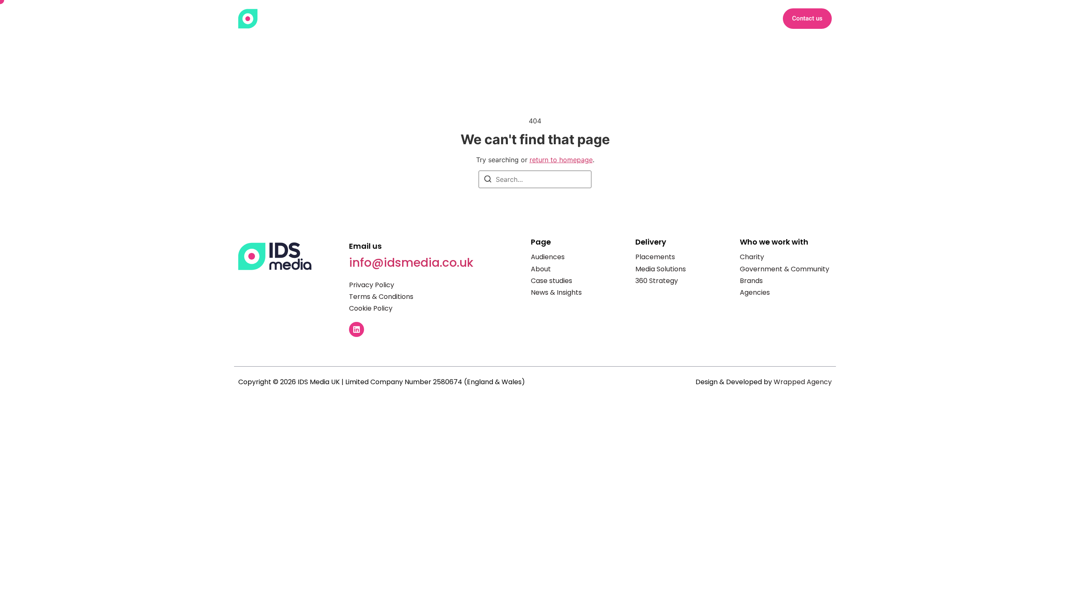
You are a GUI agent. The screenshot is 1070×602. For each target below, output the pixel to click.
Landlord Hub (717, 18)
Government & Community (784, 269)
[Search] (488, 180)
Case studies (551, 281)
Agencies (755, 292)
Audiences (548, 257)
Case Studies (588, 18)
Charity (752, 257)
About (540, 18)
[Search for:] (535, 179)
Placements (655, 257)
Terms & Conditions (381, 296)
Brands (751, 281)
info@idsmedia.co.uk (411, 263)
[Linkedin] (356, 329)
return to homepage (561, 160)
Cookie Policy (370, 308)
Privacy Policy (371, 285)
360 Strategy (656, 281)
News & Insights (653, 18)
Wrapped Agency (803, 382)
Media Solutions (660, 269)
